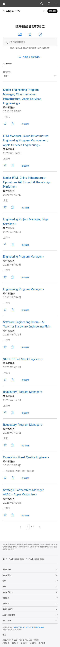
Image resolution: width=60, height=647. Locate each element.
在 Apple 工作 (11, 11)
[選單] (56, 3)
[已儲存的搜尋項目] (20, 34)
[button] (41, 3)
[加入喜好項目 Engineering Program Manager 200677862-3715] (5, 309)
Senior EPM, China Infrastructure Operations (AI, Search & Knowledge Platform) (27, 182)
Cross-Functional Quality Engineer (25, 457)
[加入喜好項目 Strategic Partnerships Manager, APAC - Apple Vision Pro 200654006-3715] (5, 515)
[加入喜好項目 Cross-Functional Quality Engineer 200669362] (5, 477)
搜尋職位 (52, 11)
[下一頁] (39, 527)
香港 (4, 635)
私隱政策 (5, 643)
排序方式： (7, 72)
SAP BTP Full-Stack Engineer (21, 359)
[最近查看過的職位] (40, 34)
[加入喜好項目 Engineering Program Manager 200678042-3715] (5, 277)
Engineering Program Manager (22, 256)
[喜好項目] (30, 34)
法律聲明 (33, 643)
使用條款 (15, 643)
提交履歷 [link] (25, 124)
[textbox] (30, 42)
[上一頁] (20, 527)
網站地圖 (42, 643)
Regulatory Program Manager (22, 391)
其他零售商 (39, 627)
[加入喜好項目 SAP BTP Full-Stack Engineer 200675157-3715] (5, 379)
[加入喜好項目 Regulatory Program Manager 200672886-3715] (5, 412)
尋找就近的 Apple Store (23, 627)
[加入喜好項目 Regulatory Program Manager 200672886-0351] (5, 445)
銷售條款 (24, 643)
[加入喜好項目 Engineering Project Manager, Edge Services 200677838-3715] (5, 244)
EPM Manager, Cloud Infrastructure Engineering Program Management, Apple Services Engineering (26, 140)
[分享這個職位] (12, 123)
